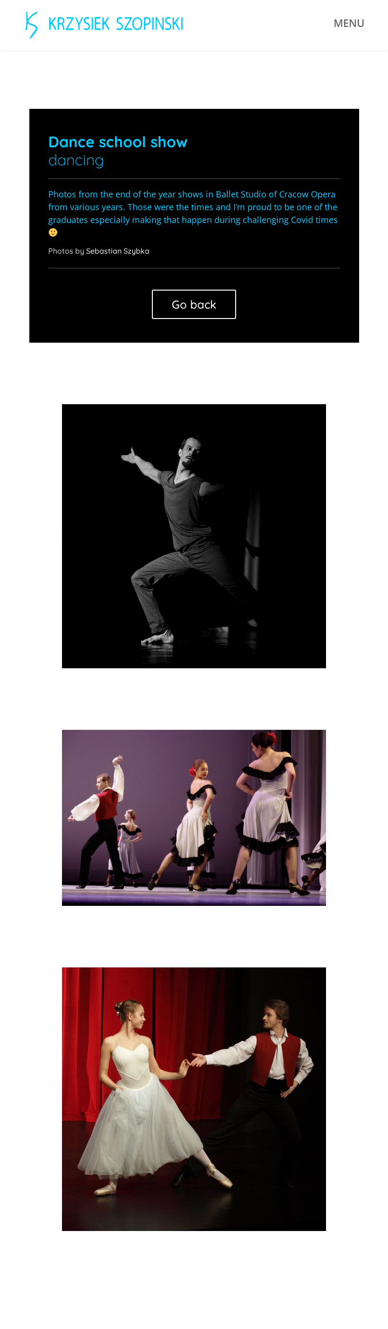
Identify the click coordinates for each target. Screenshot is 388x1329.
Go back (194, 304)
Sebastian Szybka (118, 251)
